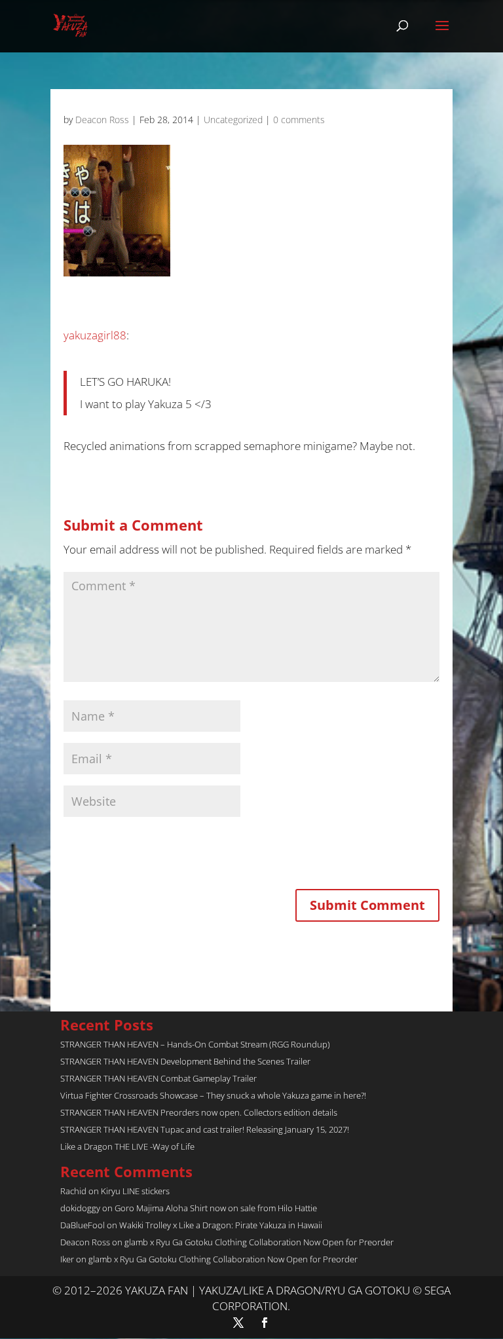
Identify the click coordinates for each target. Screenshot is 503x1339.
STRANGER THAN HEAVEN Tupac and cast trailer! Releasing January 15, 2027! (204, 1129)
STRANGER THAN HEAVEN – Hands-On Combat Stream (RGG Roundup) (195, 1044)
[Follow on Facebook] (264, 1322)
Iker (67, 1259)
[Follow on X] (238, 1322)
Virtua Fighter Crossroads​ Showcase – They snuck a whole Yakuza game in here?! (213, 1095)
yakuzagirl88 (95, 335)
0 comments (299, 119)
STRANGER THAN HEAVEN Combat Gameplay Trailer (158, 1078)
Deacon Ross (102, 119)
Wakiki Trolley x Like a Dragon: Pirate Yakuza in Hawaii (220, 1225)
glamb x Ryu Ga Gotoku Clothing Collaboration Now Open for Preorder (259, 1242)
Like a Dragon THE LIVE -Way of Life (127, 1146)
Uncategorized (233, 119)
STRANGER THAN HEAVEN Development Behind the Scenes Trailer (185, 1061)
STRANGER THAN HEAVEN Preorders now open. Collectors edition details (198, 1112)
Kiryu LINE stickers (135, 1191)
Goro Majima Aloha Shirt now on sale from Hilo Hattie (216, 1208)
